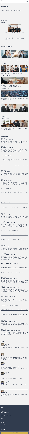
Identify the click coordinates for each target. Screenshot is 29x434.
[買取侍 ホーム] (5, 1)
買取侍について (3, 418)
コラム (2, 423)
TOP (1, 3)
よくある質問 (3, 424)
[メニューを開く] (27, 1)
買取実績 (2, 422)
